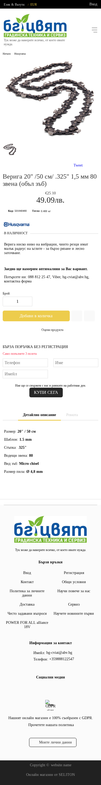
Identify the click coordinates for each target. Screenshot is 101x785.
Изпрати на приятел (89, 316)
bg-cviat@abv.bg (59, 653)
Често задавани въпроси (27, 614)
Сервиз (74, 604)
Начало (7, 53)
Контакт (27, 582)
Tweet (78, 165)
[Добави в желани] (76, 316)
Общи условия (74, 582)
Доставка (27, 604)
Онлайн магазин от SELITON (50, 775)
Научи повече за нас (73, 591)
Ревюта (72, 415)
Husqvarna (20, 53)
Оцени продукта (52, 330)
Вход (93, 4)
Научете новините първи (74, 614)
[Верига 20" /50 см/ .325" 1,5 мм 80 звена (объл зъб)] (50, 138)
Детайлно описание (39, 415)
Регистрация (74, 573)
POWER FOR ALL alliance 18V (27, 625)
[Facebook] (45, 688)
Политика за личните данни (27, 593)
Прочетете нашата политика (51, 725)
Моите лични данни (55, 742)
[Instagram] (54, 688)
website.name (61, 765)
